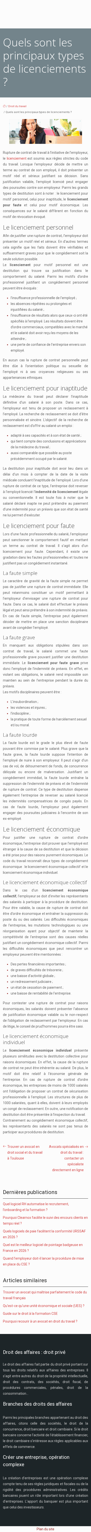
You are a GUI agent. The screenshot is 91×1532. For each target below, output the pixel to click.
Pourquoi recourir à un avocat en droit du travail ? (40, 1321)
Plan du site (45, 1529)
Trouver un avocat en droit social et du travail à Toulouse (24, 1152)
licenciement (17, 158)
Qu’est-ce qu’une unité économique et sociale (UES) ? (43, 1306)
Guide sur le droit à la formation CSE (30, 1314)
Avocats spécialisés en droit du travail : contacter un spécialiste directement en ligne (66, 1158)
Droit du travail (17, 106)
